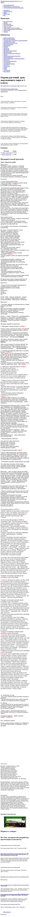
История (5, 47)
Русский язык (6, 62)
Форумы (5, 31)
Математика (6, 49)
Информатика (6, 45)
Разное (5, 69)
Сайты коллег (6, 30)
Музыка (5, 54)
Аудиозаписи (6, 70)
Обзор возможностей (8, 5)
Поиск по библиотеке (8, 38)
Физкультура (6, 66)
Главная (5, 22)
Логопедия (6, 48)
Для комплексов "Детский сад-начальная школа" (15, 40)
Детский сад (6, 10)
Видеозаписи (6, 71)
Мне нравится (6, 912)
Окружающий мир (8, 57)
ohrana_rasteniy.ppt (6, 154)
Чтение (5, 67)
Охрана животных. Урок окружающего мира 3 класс (10, 904)
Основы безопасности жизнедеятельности (13, 58)
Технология (6, 65)
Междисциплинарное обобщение (11, 53)
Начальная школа (7, 11)
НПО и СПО (6, 14)
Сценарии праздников (9, 63)
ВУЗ (4, 15)
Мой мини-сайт (7, 24)
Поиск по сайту (7, 26)
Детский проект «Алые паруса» (11, 6)
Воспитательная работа (9, 39)
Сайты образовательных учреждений (12, 29)
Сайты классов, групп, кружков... (11, 28)
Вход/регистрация (7, 21)
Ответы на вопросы (8, 25)
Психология (6, 59)
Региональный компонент (9, 61)
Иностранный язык (8, 44)
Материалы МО (7, 52)
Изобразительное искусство (10, 43)
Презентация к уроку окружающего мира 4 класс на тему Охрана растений (14, 876)
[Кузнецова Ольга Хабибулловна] (9, 89)
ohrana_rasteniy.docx (7, 152)
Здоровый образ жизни (9, 41)
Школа (5, 12)
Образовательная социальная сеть (11, 1)
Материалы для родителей (10, 50)
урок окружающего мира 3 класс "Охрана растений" (10, 845)
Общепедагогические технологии (11, 56)
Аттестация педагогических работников (13, 7)
